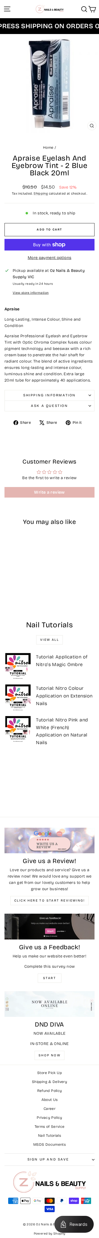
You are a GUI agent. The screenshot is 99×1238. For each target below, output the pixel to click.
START (49, 978)
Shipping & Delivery (49, 1082)
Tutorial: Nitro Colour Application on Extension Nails (64, 695)
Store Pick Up (49, 1073)
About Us (49, 1099)
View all (49, 640)
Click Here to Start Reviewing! (49, 900)
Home (48, 147)
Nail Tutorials (49, 1135)
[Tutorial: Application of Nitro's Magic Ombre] (17, 665)
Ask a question (49, 406)
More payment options (50, 257)
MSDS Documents (49, 1144)
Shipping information (49, 395)
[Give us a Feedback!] (49, 926)
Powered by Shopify (49, 1233)
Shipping (41, 193)
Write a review (49, 492)
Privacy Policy (49, 1117)
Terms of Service (50, 1126)
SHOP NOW (49, 1055)
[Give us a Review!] (49, 840)
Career (49, 1108)
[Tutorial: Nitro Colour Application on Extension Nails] (17, 697)
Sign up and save (48, 1159)
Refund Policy (49, 1090)
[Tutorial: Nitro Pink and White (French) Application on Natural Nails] (17, 728)
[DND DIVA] (49, 1004)
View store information (31, 293)
